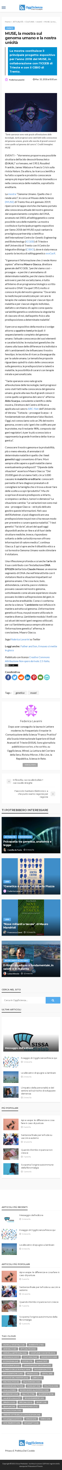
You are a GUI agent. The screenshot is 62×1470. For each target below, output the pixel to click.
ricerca (9, 1390)
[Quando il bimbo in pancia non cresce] (11, 1154)
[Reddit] (21, 677)
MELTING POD (11, 1382)
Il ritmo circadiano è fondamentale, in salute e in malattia (28, 967)
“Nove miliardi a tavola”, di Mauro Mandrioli (25, 925)
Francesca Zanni (14, 932)
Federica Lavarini (16, 80)
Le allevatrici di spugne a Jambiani (38, 1072)
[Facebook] (8, 677)
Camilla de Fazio (14, 850)
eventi (10, 28)
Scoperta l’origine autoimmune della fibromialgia (37, 1166)
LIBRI (7, 881)
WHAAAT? (31, 1423)
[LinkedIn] (27, 677)
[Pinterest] (34, 677)
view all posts (30, 765)
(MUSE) (9, 201)
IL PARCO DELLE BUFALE (16, 1369)
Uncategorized (12, 1419)
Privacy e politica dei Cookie (20, 1450)
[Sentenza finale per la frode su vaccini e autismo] (11, 1139)
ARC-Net (33, 408)
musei (33, 692)
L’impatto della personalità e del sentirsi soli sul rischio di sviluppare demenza (38, 1090)
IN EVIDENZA (25, 837)
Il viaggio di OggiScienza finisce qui (39, 1058)
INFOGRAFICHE (13, 1373)
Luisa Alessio (13, 973)
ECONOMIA (10, 1361)
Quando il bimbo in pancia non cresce (36, 1151)
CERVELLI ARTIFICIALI (15, 1353)
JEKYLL (47, 1373)
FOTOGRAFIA (11, 1365)
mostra (12, 193)
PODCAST (33, 1386)
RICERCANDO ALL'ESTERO (16, 960)
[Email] (40, 677)
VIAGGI (31, 1419)
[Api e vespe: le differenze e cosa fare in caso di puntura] (11, 1124)
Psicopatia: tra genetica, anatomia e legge (27, 843)
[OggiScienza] (31, 1442)
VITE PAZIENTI (11, 1423)
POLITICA (51, 1386)
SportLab (9, 1406)
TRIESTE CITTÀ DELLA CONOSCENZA (21, 1414)
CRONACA (11, 1357)
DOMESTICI (49, 1357)
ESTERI (27, 1361)
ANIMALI (9, 1349)
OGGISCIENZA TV (13, 1386)
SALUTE (28, 1394)
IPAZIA (32, 1373)
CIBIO (30, 249)
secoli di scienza (12, 1398)
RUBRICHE (10, 1394)
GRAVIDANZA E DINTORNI (37, 1365)
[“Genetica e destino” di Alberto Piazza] (31, 876)
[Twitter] (15, 677)
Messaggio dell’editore (19, 1048)
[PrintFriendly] (47, 677)
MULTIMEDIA (31, 1382)
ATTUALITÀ (10, 837)
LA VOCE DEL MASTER (15, 1377)
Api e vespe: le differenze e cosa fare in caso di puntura (37, 1121)
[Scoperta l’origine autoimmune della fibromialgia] (11, 1169)
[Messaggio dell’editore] (31, 1036)
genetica (20, 692)
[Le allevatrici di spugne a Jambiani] (11, 1077)
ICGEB (30, 241)
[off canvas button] (4, 7)
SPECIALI (25, 1402)
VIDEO (45, 1419)
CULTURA (30, 1357)
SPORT (41, 1402)
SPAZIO (9, 1402)
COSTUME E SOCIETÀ (43, 1353)
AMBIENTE (36, 1344)
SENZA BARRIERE (34, 1398)
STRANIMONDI (28, 1406)
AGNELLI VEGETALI (13, 1344)
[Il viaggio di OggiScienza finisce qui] (11, 1062)
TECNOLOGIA (12, 1410)
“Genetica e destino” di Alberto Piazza (29, 886)
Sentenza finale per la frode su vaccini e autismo (36, 1136)
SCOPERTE (46, 1394)
